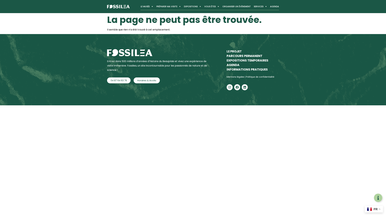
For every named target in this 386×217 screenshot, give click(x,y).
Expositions (191, 6)
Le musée (145, 6)
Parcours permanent (244, 56)
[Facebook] (237, 87)
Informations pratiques (247, 69)
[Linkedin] (245, 87)
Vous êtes (210, 6)
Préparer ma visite (166, 6)
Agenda (274, 6)
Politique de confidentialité (260, 76)
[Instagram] (230, 87)
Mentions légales (236, 76)
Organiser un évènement (236, 6)
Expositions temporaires (247, 60)
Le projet (234, 51)
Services (258, 6)
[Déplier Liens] (378, 198)
